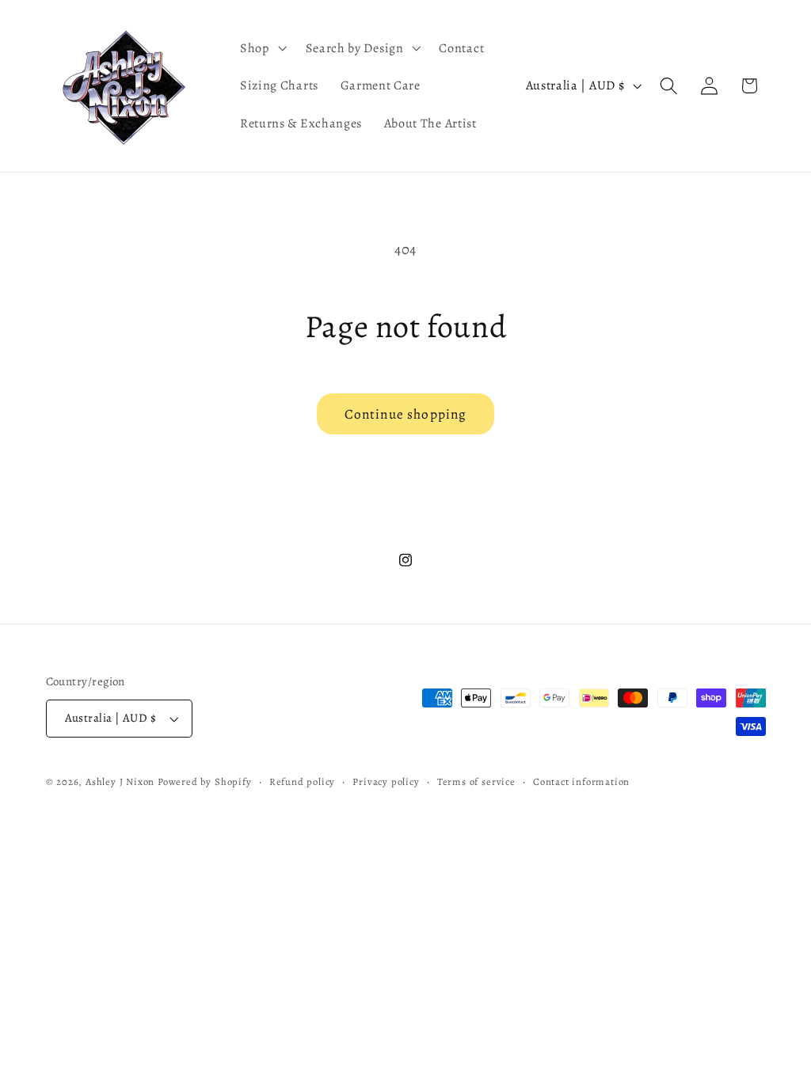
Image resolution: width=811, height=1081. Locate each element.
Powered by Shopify (205, 781)
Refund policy (302, 781)
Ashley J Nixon (120, 781)
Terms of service (476, 781)
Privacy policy (385, 781)
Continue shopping (406, 413)
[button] (262, 48)
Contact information (581, 781)
